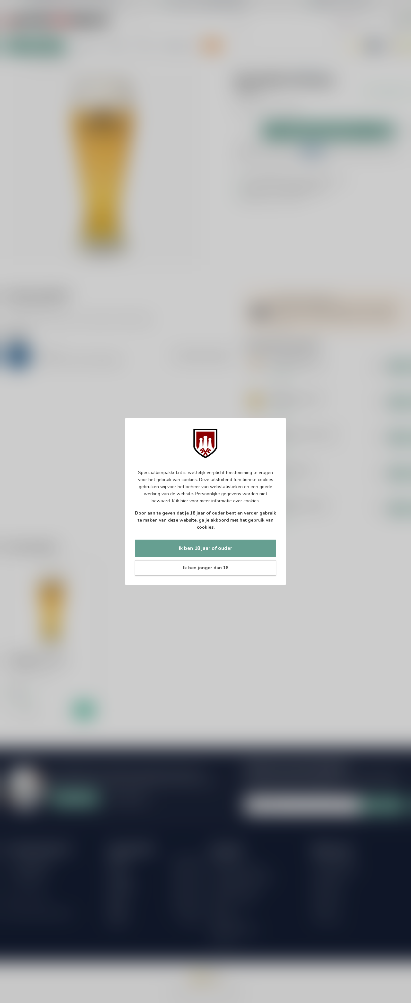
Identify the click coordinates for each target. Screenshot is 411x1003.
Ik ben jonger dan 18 (205, 568)
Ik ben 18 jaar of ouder (205, 548)
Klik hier (180, 501)
